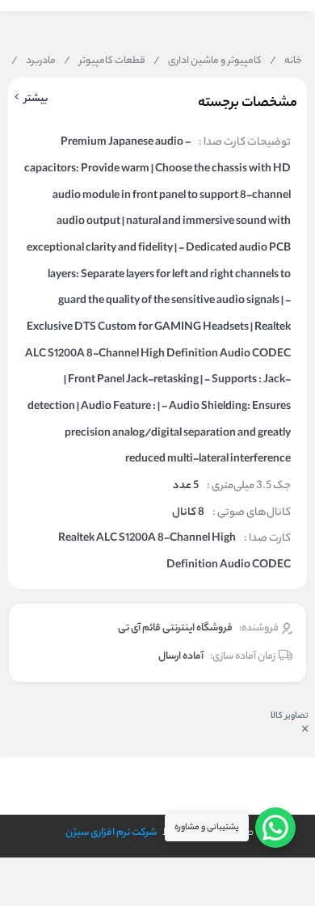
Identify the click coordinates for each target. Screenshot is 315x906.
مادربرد (33, 61)
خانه (286, 61)
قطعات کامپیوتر (104, 61)
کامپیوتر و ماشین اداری (207, 61)
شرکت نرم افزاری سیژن (111, 832)
